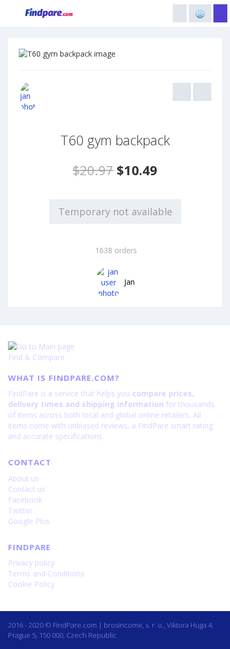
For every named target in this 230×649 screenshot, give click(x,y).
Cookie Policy (31, 584)
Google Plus (29, 521)
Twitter (20, 510)
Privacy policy (31, 563)
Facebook (25, 500)
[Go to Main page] (115, 346)
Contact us (26, 489)
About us (23, 478)
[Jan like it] (28, 97)
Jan (129, 282)
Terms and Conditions (46, 573)
